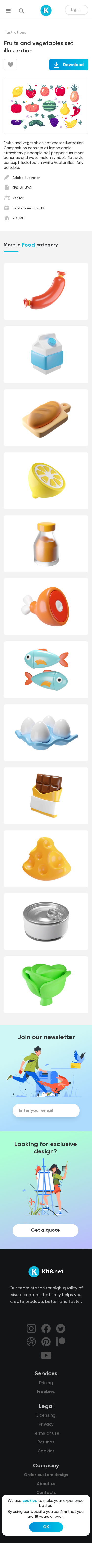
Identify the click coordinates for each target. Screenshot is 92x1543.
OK (46, 1527)
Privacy (46, 1424)
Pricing (46, 1383)
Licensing (46, 1415)
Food (28, 245)
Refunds (46, 1442)
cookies (29, 1501)
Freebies (46, 1391)
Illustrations (15, 33)
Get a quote (45, 1230)
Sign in (76, 10)
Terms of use (46, 1433)
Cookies (46, 1451)
